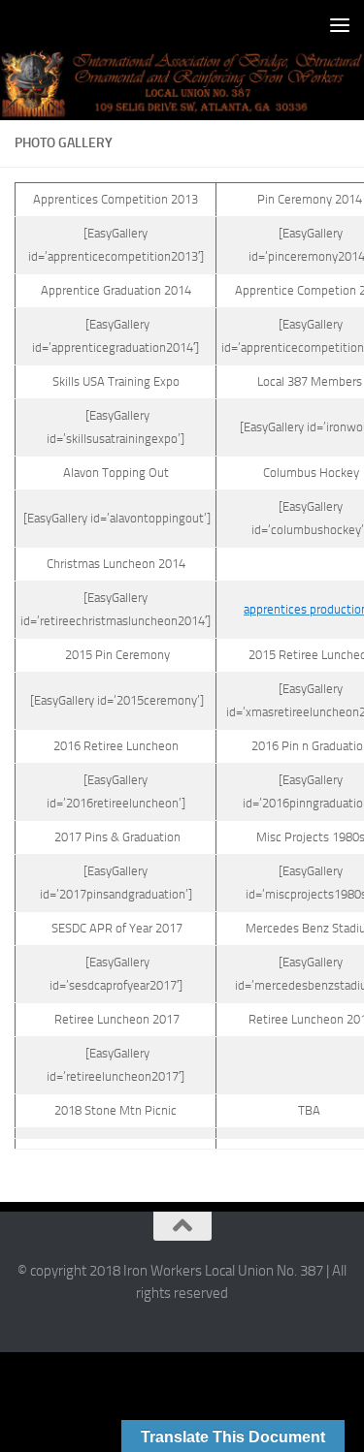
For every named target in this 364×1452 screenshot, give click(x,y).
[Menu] (339, 24)
